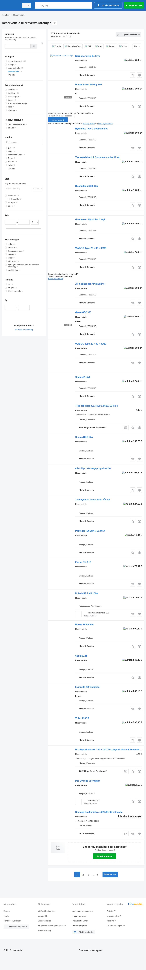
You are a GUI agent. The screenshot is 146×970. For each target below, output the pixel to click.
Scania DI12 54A (84, 437)
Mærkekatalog (44, 930)
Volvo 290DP (82, 718)
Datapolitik (42, 916)
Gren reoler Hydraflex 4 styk (90, 219)
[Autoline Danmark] (10, 5)
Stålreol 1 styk (83, 377)
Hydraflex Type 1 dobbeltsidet (91, 128)
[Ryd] (42, 43)
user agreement (105, 123)
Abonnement (58, 120)
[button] (132, 75)
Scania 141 (81, 656)
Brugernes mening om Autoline (52, 925)
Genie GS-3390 (83, 312)
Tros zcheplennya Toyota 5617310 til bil (96, 406)
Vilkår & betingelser (46, 911)
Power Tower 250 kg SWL (89, 84)
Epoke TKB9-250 (84, 624)
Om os (7, 911)
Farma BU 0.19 (83, 562)
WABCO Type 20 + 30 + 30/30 (90, 248)
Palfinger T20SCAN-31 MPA (90, 531)
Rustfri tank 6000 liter (86, 186)
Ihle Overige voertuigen (87, 781)
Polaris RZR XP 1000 (86, 593)
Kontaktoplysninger (12, 921)
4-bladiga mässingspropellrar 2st (93, 468)
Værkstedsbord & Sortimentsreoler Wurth (97, 157)
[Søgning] (37, 5)
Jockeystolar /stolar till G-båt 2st (92, 499)
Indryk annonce (104, 856)
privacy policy (89, 123)
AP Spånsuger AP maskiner (90, 284)
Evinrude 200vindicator (87, 687)
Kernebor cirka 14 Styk (87, 56)
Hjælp (6, 916)
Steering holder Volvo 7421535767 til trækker (99, 812)
